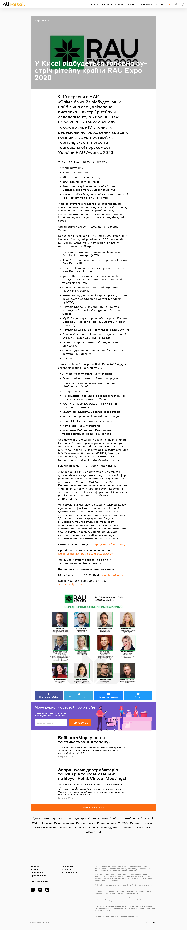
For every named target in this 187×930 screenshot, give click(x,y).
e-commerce (86, 822)
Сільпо (47, 822)
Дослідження (145, 4)
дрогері (82, 827)
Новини (94, 4)
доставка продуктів (104, 827)
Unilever (127, 827)
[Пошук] (182, 4)
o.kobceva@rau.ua (70, 584)
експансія (66, 827)
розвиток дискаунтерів (70, 818)
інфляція (149, 818)
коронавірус (107, 822)
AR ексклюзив (46, 827)
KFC (150, 827)
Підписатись (79, 722)
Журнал (131, 4)
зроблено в (149, 923)
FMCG (124, 822)
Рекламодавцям (39, 881)
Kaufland (94, 832)
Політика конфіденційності (128, 916)
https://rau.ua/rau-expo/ (108, 544)
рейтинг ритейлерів (125, 818)
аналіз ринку (99, 818)
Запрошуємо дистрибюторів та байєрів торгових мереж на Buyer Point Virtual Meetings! (92, 773)
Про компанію (38, 875)
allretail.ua (99, 868)
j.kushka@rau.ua (113, 575)
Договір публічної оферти (105, 916)
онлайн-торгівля (143, 822)
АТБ (37, 822)
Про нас (160, 4)
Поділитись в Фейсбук (48, 697)
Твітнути (138, 697)
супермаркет (65, 822)
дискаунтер (42, 818)
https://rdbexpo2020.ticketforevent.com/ (86, 553)
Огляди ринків (69, 872)
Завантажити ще (93, 807)
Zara (139, 827)
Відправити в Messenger (108, 697)
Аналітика (107, 4)
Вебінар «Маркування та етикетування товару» (84, 739)
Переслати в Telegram (78, 697)
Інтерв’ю (119, 4)
